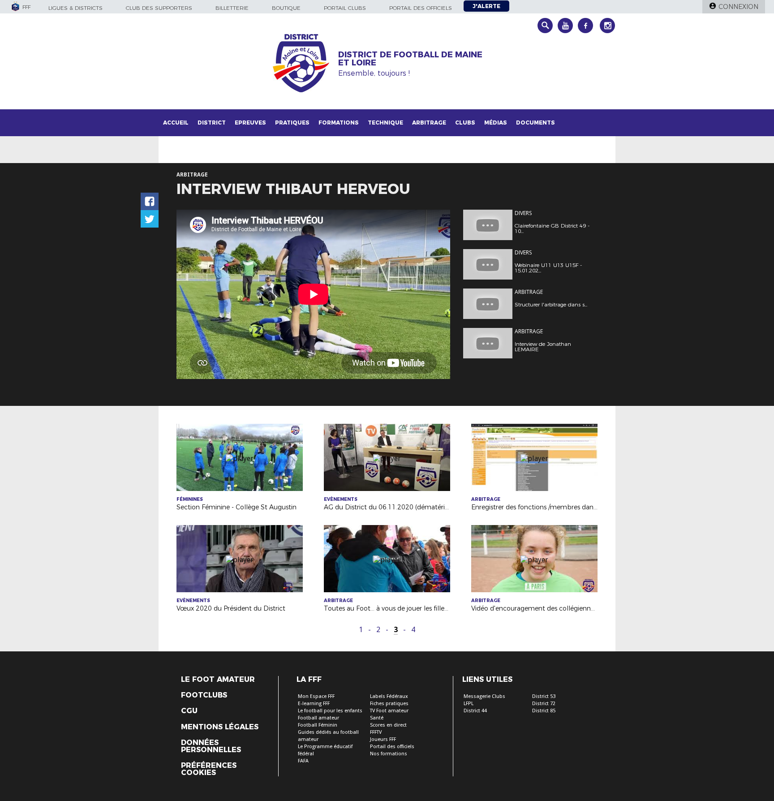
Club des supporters (159, 7)
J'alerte (486, 6)
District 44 (475, 711)
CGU (189, 711)
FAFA (303, 761)
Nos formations (388, 754)
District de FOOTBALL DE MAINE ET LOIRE (410, 59)
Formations (338, 122)
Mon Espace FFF (316, 696)
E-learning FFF (314, 703)
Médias (495, 122)
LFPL (468, 703)
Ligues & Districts (75, 7)
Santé (376, 718)
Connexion (738, 7)
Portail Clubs (345, 7)
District (212, 122)
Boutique (286, 7)
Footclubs (204, 695)
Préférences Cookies (208, 769)
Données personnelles (211, 746)
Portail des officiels (420, 7)
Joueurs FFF (383, 739)
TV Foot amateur (389, 711)
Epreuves (250, 122)
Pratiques (292, 122)
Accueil (176, 122)
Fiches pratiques (389, 703)
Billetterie (232, 7)
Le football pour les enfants (330, 711)
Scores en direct (388, 725)
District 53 (543, 696)
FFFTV (376, 732)
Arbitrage (429, 122)
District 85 (543, 711)
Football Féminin (317, 725)
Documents (535, 122)
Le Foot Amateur (218, 679)
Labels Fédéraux (389, 696)
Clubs (465, 122)
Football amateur (318, 718)
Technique (385, 122)
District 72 (543, 703)
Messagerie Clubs (484, 696)
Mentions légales (219, 727)
